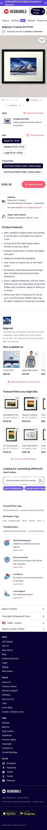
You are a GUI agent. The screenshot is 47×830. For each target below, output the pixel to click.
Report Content (9, 609)
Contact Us (7, 748)
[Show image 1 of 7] (2, 100)
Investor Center (9, 686)
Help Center (7, 731)
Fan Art (5, 646)
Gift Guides (7, 641)
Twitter (10, 772)
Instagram (11, 763)
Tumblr (10, 776)
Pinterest (11, 780)
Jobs (4, 703)
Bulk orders (7, 671)
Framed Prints (9, 506)
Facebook (11, 767)
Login (4, 662)
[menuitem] (5, 20)
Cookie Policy (38, 802)
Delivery (6, 722)
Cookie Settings (9, 752)
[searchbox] (23, 480)
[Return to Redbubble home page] (15, 11)
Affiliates (6, 695)
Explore (5, 20)
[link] (13, 488)
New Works (7, 650)
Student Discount (10, 658)
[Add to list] (42, 40)
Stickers (31, 20)
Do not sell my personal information (16, 802)
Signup (5, 667)
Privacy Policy (23, 798)
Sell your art (8, 699)
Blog (4, 654)
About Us (6, 682)
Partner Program (10, 690)
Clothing (18, 20)
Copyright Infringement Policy (16, 616)
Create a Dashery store (13, 711)
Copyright (7, 744)
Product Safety (9, 739)
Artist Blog (7, 707)
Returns (5, 727)
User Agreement (8, 798)
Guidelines (7, 735)
